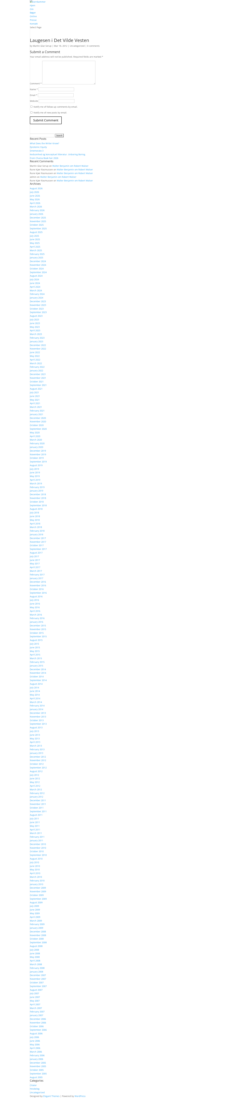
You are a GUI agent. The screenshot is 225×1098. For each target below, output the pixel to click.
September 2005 (38, 1073)
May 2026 (35, 199)
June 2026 (35, 195)
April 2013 (35, 742)
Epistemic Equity (38, 147)
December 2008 (38, 931)
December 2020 (38, 418)
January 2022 (36, 370)
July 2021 (34, 392)
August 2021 (36, 388)
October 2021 (37, 381)
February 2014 (37, 705)
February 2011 (37, 836)
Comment (36, 83)
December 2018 (38, 494)
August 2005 (36, 1077)
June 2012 (35, 778)
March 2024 (36, 290)
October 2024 (37, 268)
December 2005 (38, 1062)
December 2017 (38, 538)
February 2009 (37, 924)
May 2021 (35, 399)
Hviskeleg (34, 1088)
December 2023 (38, 301)
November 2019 (38, 454)
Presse (33, 20)
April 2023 (35, 330)
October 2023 (37, 308)
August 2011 (36, 814)
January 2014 (36, 709)
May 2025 (35, 243)
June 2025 (35, 239)
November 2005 (38, 1066)
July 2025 (34, 235)
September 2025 (38, 228)
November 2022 (38, 348)
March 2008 (36, 964)
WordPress (80, 1096)
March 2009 (36, 920)
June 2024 (35, 283)
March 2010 (36, 876)
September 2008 (38, 942)
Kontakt (34, 23)
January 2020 (36, 447)
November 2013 (38, 716)
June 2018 (35, 516)
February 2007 (37, 1011)
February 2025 (37, 254)
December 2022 (38, 345)
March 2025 (36, 250)
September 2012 (38, 767)
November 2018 (38, 498)
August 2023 (36, 315)
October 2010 (37, 851)
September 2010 (38, 855)
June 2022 (35, 352)
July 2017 (34, 556)
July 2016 (34, 600)
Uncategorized (77, 45)
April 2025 (35, 246)
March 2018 (36, 527)
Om (32, 9)
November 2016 (38, 585)
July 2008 (34, 949)
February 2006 (37, 1055)
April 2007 (35, 1004)
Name (34, 89)
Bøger (33, 12)
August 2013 (36, 727)
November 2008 (38, 935)
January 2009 (36, 927)
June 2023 (35, 323)
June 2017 (35, 560)
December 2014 (38, 669)
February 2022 (37, 366)
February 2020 (37, 443)
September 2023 (38, 312)
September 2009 (38, 898)
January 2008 (36, 971)
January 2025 (36, 257)
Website (34, 100)
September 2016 (38, 592)
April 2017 (35, 567)
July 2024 (34, 279)
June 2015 (35, 647)
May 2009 (35, 913)
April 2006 (35, 1048)
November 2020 (38, 421)
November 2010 (38, 847)
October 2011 (37, 807)
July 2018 (34, 512)
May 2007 (35, 1000)
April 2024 (35, 286)
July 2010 (34, 862)
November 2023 (38, 305)
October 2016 (37, 589)
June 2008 (35, 953)
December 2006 (38, 1018)
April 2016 (35, 611)
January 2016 (36, 621)
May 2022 (35, 356)
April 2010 (35, 873)
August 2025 (36, 232)
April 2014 (35, 698)
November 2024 (38, 264)
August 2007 (36, 989)
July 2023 (34, 319)
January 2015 (36, 665)
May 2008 (35, 956)
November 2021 (38, 377)
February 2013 (37, 749)
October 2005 (37, 1069)
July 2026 (34, 192)
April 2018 (35, 523)
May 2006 (35, 1044)
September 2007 (38, 986)
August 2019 (36, 465)
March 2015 (36, 658)
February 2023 (37, 337)
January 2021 (36, 414)
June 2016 (35, 603)
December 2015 (38, 625)
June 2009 (35, 909)
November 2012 (38, 760)
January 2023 (36, 341)
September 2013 (38, 723)
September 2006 (38, 1029)
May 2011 (35, 825)
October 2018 (37, 501)
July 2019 (34, 468)
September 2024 (38, 272)
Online (33, 16)
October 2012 (37, 763)
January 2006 (36, 1059)
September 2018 (38, 505)
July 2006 (34, 1037)
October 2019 (37, 457)
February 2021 (37, 410)
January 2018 (36, 534)
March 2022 (36, 363)
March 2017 (36, 570)
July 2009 (34, 906)
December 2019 (38, 450)
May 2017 (35, 563)
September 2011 (38, 811)
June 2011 (35, 822)
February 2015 (37, 662)
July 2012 (34, 774)
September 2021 (38, 385)
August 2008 (36, 946)
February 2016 (37, 618)
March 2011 (36, 833)
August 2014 (36, 683)
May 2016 (35, 607)
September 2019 (38, 461)
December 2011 (38, 800)
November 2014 (38, 672)
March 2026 (36, 206)
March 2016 (36, 614)
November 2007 (38, 978)
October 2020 (37, 425)
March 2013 (36, 745)
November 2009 (38, 891)
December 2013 (38, 712)
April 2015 (35, 654)
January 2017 (36, 578)
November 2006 (38, 1022)
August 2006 (36, 1033)
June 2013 (35, 734)
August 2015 (36, 640)
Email (33, 95)
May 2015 (35, 651)
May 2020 (35, 432)
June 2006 (35, 1040)
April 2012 (35, 785)
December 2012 (38, 756)
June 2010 (35, 866)
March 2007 (36, 1008)
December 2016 (38, 581)
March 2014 (36, 702)
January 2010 (36, 884)
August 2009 (36, 902)
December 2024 (38, 261)
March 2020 (36, 439)
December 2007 (38, 975)
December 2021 (38, 374)
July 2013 (34, 731)
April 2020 (35, 436)
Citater (33, 1085)
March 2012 (36, 789)
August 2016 (36, 596)
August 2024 (36, 275)
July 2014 (34, 687)
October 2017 (37, 545)
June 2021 (35, 396)
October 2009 (37, 895)
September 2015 (38, 636)
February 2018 (37, 530)
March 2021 (36, 406)
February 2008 (37, 968)
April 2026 (35, 203)
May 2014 (35, 694)
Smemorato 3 (36, 150)
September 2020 (38, 428)
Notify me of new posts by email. (50, 112)
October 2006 (37, 1026)
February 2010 (37, 880)
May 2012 (35, 782)
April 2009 (35, 917)
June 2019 (35, 472)
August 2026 (36, 188)
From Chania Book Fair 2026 (44, 158)
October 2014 (37, 676)
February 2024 (37, 294)
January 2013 (36, 753)
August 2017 (36, 552)
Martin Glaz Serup (42, 45)
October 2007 (37, 982)
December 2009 (38, 887)
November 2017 (38, 541)
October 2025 (37, 224)
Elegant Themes (51, 1096)
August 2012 (36, 771)
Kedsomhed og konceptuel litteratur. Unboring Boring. (58, 154)
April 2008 (35, 960)
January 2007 (36, 1015)
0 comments (93, 45)
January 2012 (36, 796)
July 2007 (34, 993)
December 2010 (38, 844)
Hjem (32, 5)
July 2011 (34, 818)
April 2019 (35, 479)
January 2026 (36, 213)
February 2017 (37, 574)
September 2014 (38, 680)
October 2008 (37, 938)
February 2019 (37, 487)
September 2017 (38, 549)
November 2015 (38, 629)
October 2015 (37, 632)
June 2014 (35, 691)
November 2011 (38, 804)
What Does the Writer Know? (44, 143)
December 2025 (38, 217)
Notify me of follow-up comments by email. (56, 106)
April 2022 (35, 359)
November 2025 (38, 221)
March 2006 (36, 1051)
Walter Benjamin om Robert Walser (70, 165)
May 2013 (35, 738)
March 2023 (36, 334)
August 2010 (36, 858)
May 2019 (35, 476)
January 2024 (36, 297)
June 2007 (35, 997)
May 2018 (35, 519)
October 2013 (37, 720)
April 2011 (35, 829)
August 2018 (36, 508)
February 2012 (37, 793)
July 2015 (34, 643)
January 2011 (36, 840)
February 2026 (37, 210)
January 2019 (36, 490)
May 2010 (35, 869)
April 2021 (35, 403)
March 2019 (36, 483)
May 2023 (35, 326)
